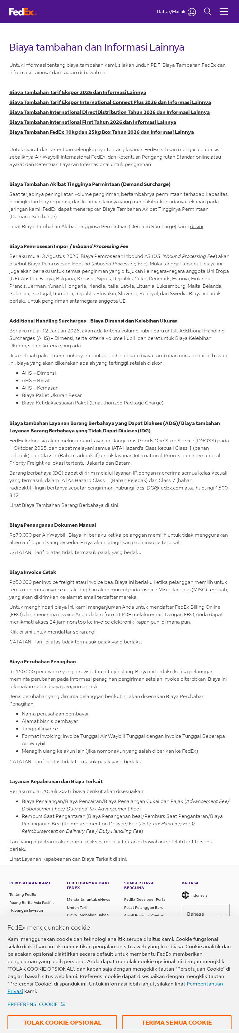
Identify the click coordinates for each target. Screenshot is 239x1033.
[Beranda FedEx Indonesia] (28, 11)
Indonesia (199, 895)
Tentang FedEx (22, 894)
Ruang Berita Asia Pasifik (31, 902)
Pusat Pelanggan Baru (143, 907)
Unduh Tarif (77, 907)
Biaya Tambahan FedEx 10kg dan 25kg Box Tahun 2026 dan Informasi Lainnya (101, 132)
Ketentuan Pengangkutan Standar (155, 156)
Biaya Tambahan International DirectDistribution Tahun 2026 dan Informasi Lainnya (109, 112)
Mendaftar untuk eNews (88, 899)
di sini (196, 226)
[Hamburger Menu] (224, 6)
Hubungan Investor (26, 910)
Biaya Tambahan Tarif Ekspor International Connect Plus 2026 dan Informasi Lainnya (110, 102)
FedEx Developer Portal (145, 899)
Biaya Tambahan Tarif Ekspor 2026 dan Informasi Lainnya (77, 92)
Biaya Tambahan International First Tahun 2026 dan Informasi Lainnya (92, 122)
